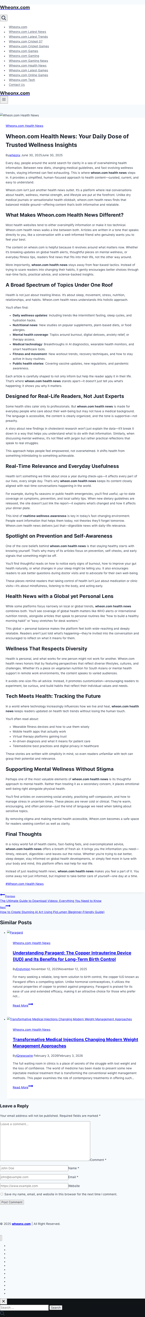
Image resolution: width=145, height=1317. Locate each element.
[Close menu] (1, 1238)
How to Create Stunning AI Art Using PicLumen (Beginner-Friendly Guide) (52, 910)
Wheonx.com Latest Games (28, 70)
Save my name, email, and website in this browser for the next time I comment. (60, 1194)
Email (73, 1177)
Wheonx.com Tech (22, 80)
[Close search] (3, 1301)
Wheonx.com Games (23, 51)
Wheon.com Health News (25, 884)
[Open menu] (4, 100)
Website (74, 1186)
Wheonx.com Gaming (24, 56)
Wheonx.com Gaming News (28, 61)
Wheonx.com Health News (28, 65)
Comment (98, 1160)
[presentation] (76, 932)
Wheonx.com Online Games (28, 75)
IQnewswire (24, 1055)
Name (73, 1168)
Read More (23, 1005)
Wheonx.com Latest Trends (28, 36)
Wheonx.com (18, 27)
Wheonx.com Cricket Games (29, 46)
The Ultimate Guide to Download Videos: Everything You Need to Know (51, 899)
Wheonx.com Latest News (27, 32)
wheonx (14, 155)
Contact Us (17, 85)
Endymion (23, 969)
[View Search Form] (3, 18)
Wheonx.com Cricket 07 (26, 41)
